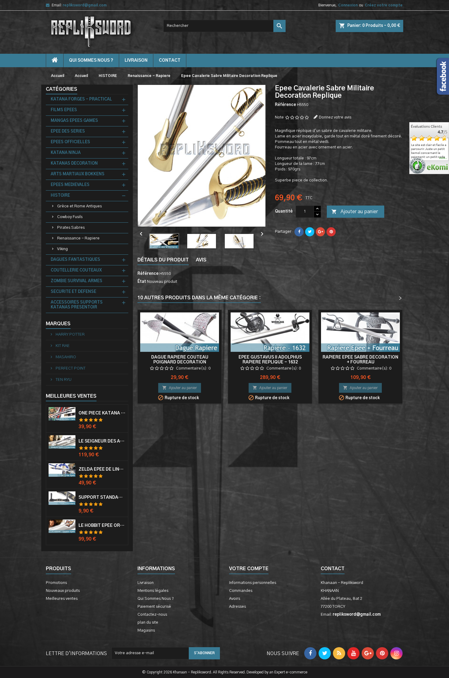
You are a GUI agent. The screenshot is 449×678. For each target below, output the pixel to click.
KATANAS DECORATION (74, 164)
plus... (443, 158)
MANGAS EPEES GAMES (74, 121)
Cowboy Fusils (69, 217)
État (141, 282)
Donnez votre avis (335, 117)
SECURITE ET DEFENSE (73, 292)
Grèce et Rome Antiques (79, 206)
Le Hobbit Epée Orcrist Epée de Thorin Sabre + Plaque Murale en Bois (102, 525)
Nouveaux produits (63, 591)
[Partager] (299, 231)
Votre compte (248, 568)
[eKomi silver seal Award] (417, 166)
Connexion (348, 5)
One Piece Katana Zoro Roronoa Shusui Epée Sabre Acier (102, 413)
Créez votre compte (384, 5)
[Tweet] (309, 231)
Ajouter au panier (354, 211)
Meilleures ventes (62, 599)
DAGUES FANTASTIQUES (75, 260)
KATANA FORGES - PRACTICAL (81, 99)
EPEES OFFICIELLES (70, 142)
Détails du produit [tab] (163, 259)
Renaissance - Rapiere (78, 238)
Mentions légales (152, 591)
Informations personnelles (252, 583)
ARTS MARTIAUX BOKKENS (77, 174)
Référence (285, 105)
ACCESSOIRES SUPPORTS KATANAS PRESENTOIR (77, 305)
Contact (333, 568)
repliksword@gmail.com (85, 5)
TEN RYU (63, 380)
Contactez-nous (152, 615)
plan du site (147, 623)
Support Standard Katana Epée (102, 497)
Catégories (61, 89)
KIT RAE (62, 346)
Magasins (146, 630)
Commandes (240, 591)
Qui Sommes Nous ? (91, 60)
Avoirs (234, 599)
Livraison (136, 60)
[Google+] (320, 231)
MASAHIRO (65, 357)
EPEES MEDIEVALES (70, 185)
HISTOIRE (60, 196)
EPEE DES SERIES (68, 131)
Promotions (56, 583)
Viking (62, 249)
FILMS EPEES (64, 110)
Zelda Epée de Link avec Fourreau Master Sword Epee (102, 469)
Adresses (237, 607)
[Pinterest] (331, 231)
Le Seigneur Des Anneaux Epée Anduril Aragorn (102, 441)
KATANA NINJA (66, 153)
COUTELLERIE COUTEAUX (76, 270)
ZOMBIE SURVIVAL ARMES (76, 281)
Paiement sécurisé (154, 607)
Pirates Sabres (71, 228)
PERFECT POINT (70, 368)
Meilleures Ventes (71, 396)
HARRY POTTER (70, 335)
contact (170, 60)
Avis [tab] (201, 259)
